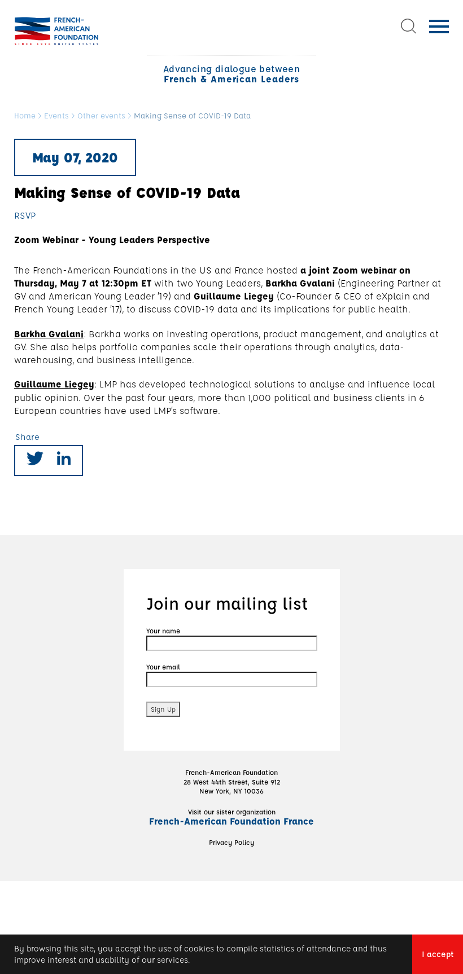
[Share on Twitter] (35, 460)
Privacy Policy (231, 842)
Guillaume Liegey (54, 384)
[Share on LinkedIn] (64, 460)
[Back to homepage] (56, 31)
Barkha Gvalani (49, 334)
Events (56, 116)
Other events (101, 116)
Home (25, 116)
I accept (437, 954)
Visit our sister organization (231, 816)
